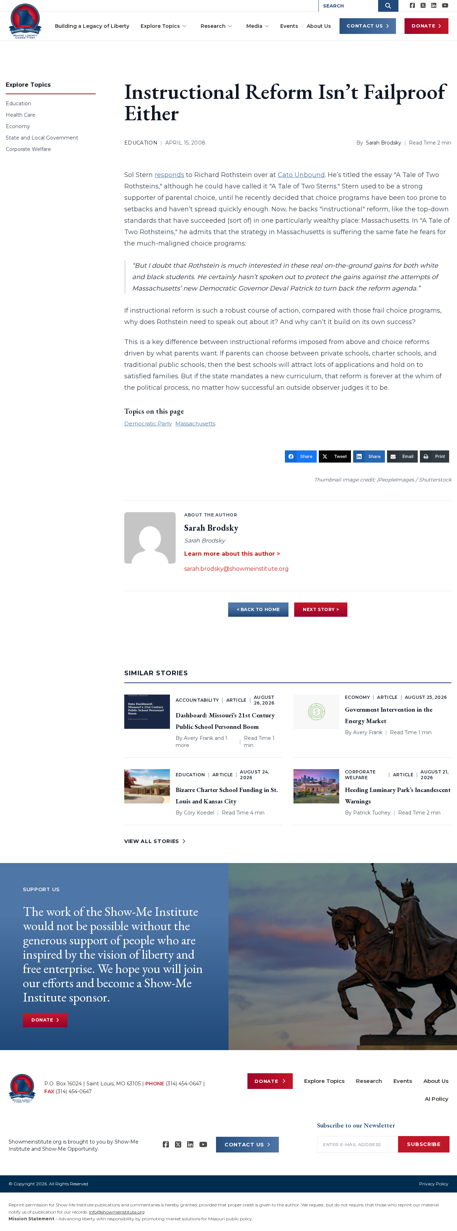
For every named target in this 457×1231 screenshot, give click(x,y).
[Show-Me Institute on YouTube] (445, 5)
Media (254, 26)
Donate (423, 26)
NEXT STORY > (321, 609)
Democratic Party (148, 423)
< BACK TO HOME (258, 609)
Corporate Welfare (28, 149)
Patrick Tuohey (372, 812)
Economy (18, 126)
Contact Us (365, 26)
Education (18, 103)
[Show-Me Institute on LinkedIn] (433, 5)
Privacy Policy (433, 1183)
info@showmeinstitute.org (117, 1212)
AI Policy (436, 1098)
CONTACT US (244, 1144)
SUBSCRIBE (423, 1144)
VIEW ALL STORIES (151, 841)
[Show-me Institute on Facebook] (412, 5)
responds (169, 175)
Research (213, 26)
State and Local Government (42, 138)
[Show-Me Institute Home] (25, 21)
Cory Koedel (199, 812)
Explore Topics (160, 26)
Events (289, 26)
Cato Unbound (301, 175)
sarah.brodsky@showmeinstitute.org (236, 568)
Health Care (20, 115)
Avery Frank (198, 738)
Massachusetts (195, 423)
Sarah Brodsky (383, 143)
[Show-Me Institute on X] (423, 5)
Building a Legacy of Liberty (92, 26)
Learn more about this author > (232, 553)
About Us (319, 26)
